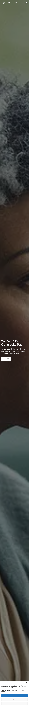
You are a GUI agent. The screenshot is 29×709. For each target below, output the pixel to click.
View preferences (14, 703)
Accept (14, 695)
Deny (14, 699)
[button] (27, 682)
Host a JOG (6, 358)
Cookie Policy (14, 707)
